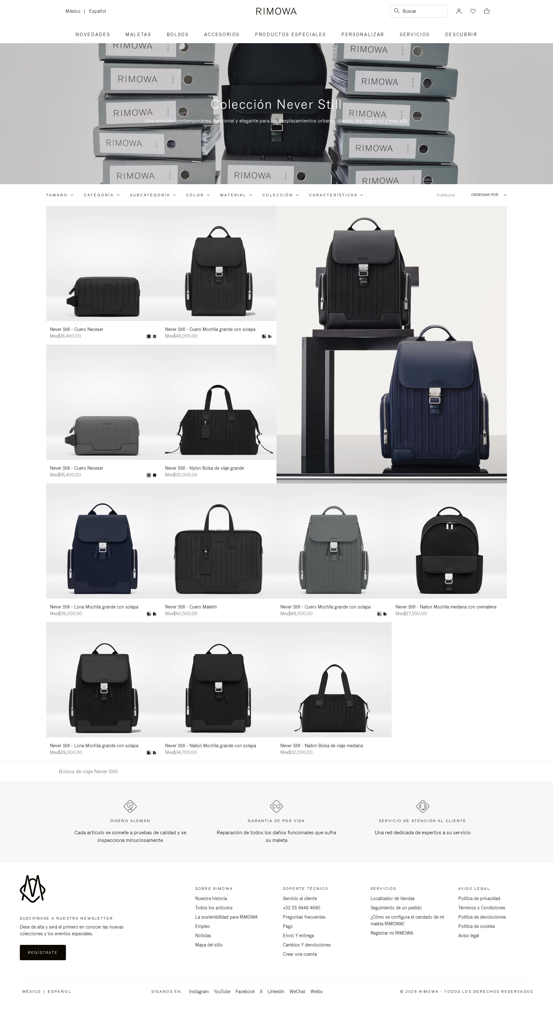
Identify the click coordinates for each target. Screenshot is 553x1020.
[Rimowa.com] (391, 344)
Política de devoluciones (482, 917)
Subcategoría (150, 195)
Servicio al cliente (300, 898)
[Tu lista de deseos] (472, 11)
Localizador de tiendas (393, 898)
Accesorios (222, 34)
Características (333, 195)
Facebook (245, 991)
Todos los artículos (214, 908)
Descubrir (461, 34)
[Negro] (148, 336)
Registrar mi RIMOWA (392, 933)
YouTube (222, 991)
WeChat (297, 991)
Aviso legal (468, 935)
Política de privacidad (479, 898)
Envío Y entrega (298, 935)
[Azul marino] (148, 614)
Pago (288, 926)
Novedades (93, 34)
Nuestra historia (211, 898)
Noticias (203, 935)
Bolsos (178, 34)
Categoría (99, 195)
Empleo (202, 926)
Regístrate (43, 952)
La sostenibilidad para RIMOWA (226, 917)
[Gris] (154, 336)
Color (195, 195)
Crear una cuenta (300, 954)
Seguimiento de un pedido (396, 908)
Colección (277, 195)
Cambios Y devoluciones (307, 945)
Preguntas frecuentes (304, 917)
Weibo (316, 991)
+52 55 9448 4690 (301, 908)
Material (233, 195)
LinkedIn (276, 991)
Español (97, 11)
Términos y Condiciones (481, 908)
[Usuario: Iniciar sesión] (459, 11)
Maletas (138, 34)
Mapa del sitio (209, 945)
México (75, 11)
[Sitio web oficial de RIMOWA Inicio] (276, 11)
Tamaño (57, 195)
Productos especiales (290, 34)
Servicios (415, 34)
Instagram (199, 991)
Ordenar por (484, 194)
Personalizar (362, 34)
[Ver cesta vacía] (486, 11)
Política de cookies (476, 926)
